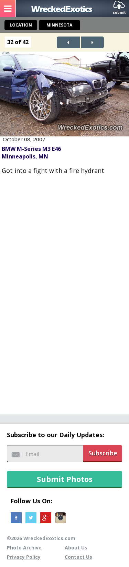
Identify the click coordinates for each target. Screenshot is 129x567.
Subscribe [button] (102, 453)
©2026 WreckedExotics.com (41, 538)
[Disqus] (64, 291)
